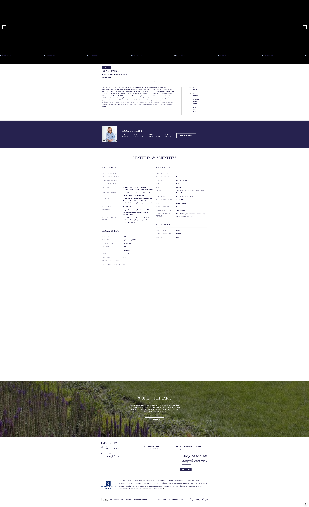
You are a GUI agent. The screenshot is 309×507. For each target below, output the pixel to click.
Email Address (185, 450)
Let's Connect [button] (154, 419)
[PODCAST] (202, 499)
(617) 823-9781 (138, 136)
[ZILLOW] (198, 499)
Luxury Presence (140, 499)
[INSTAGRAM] (189, 499)
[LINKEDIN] (193, 499)
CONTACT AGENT (186, 135)
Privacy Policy (186, 464)
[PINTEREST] (206, 499)
